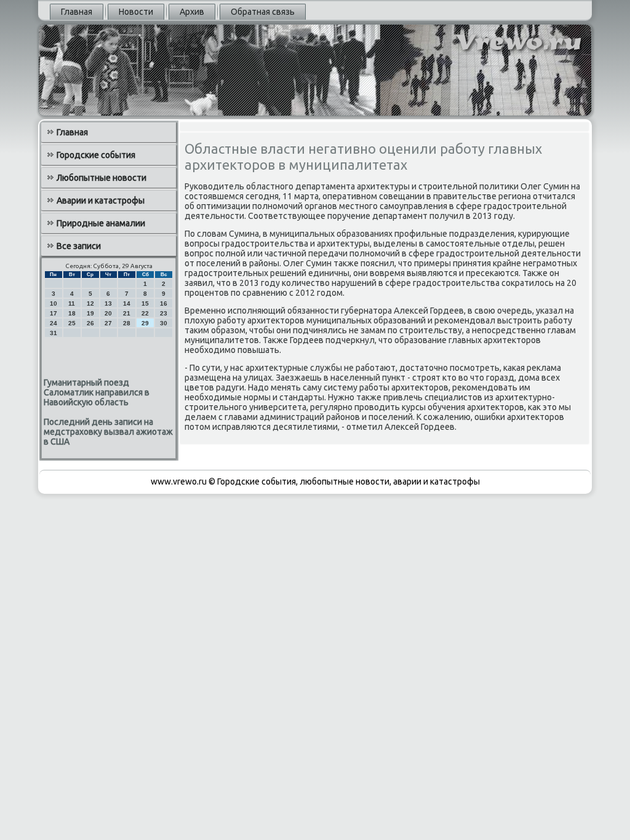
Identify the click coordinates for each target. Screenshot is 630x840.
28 (126, 323)
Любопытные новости (101, 178)
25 (72, 323)
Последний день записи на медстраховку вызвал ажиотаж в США (108, 431)
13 (108, 303)
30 (163, 323)
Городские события (96, 155)
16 (163, 303)
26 (90, 323)
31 (53, 333)
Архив (192, 12)
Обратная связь (263, 12)
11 (71, 303)
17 (53, 313)
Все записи (79, 246)
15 (145, 303)
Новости (136, 12)
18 (72, 313)
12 (90, 303)
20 (108, 313)
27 (108, 323)
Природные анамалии (101, 223)
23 (163, 313)
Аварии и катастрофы (101, 200)
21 (126, 313)
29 (145, 323)
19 (90, 313)
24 (53, 323)
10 (53, 303)
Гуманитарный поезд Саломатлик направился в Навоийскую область (97, 392)
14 (126, 303)
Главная (76, 12)
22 (145, 313)
